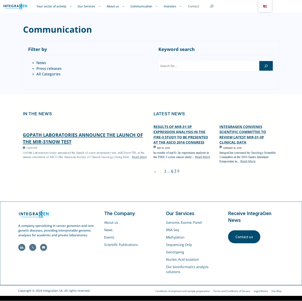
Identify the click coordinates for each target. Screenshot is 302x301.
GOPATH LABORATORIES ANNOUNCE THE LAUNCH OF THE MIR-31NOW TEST (83, 138)
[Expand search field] (212, 6)
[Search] (266, 66)
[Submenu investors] (180, 6)
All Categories (48, 74)
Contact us (244, 236)
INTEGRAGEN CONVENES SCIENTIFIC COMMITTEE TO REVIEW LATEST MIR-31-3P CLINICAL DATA (242, 134)
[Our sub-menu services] (99, 6)
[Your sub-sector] (70, 6)
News (41, 62)
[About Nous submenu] (123, 6)
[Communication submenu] (156, 6)
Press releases (49, 68)
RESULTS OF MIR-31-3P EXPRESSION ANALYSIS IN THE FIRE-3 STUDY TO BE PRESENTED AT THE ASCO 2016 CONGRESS (180, 134)
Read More (139, 157)
